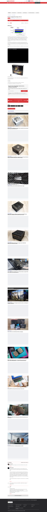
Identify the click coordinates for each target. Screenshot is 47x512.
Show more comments (18, 495)
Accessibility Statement (10, 506)
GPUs (14, 2)
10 (18, 100)
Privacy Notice (9, 93)
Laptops (23, 2)
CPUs (12, 2)
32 (18, 101)
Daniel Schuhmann (11, 111)
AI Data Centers (19, 12)
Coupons (32, 2)
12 (21, 100)
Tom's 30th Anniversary (31, 12)
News (20, 2)
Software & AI (29, 2)
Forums (39, 2)
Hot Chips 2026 (14, 12)
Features (9, 18)
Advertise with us (18, 506)
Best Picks (10, 2)
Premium (36, 2)
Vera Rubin (37, 12)
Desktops (26, 2)
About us (25, 506)
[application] (18, 56)
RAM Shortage (25, 12)
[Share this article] (8, 23)
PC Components (17, 2)
